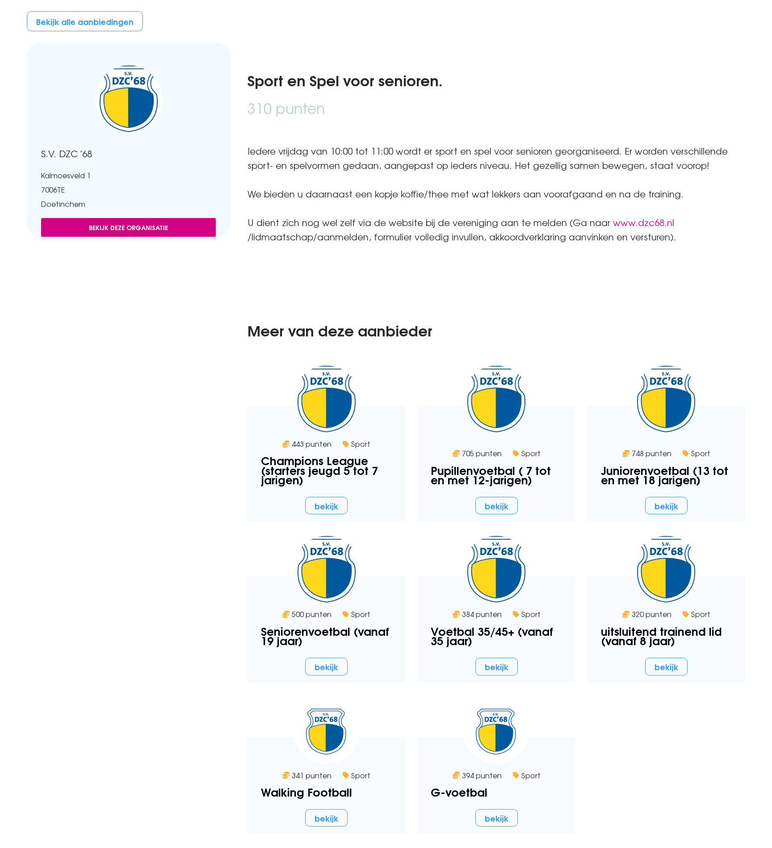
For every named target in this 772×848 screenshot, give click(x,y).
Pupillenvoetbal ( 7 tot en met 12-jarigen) (491, 474)
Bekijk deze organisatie (128, 227)
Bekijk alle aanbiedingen (85, 21)
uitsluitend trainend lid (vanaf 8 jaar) (661, 635)
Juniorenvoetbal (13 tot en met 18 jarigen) (664, 474)
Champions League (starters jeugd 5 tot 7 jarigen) (319, 469)
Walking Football (306, 791)
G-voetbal (459, 791)
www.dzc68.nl (643, 222)
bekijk (326, 506)
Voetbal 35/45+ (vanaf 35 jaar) (492, 635)
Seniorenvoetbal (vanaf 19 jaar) (325, 635)
